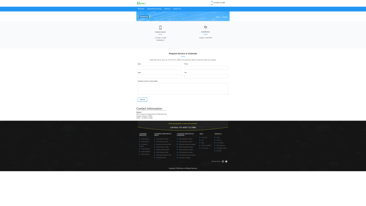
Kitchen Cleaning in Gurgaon (186, 149)
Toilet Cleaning (145, 141)
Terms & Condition (206, 145)
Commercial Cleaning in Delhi (163, 144)
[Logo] (141, 3)
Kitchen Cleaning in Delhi (162, 149)
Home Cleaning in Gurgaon (186, 139)
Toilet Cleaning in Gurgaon (185, 141)
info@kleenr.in (160, 40)
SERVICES (167, 9)
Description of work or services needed (147, 81)
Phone (186, 64)
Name (140, 64)
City (185, 72)
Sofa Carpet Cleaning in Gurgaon (187, 155)
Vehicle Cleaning (145, 148)
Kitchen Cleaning (145, 151)
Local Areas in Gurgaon (184, 157)
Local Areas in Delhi (161, 157)
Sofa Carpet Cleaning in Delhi (163, 155)
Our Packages (219, 142)
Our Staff (218, 150)
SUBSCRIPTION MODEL (154, 9)
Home (218, 17)
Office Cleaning (145, 154)
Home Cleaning (145, 139)
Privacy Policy (204, 148)
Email (139, 72)
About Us (218, 140)
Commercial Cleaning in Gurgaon (187, 144)
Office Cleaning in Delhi (162, 152)
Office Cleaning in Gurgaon (186, 152)
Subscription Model (221, 148)
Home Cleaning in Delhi (162, 139)
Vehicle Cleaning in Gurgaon (186, 147)
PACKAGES (141, 9)
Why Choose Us (220, 145)
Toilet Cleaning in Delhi (162, 141)
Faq (202, 140)
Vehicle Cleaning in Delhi (162, 147)
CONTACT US (177, 9)
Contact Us (204, 137)
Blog (202, 142)
